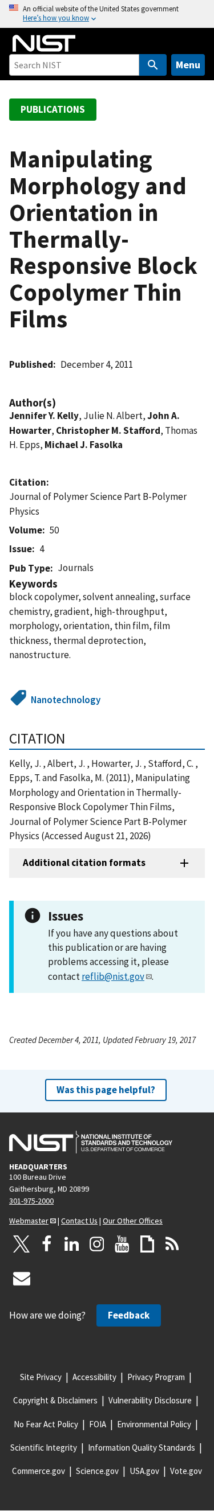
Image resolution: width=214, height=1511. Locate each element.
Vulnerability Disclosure (150, 1400)
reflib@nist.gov (113, 976)
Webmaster (29, 1221)
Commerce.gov (38, 1470)
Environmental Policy (154, 1424)
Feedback (129, 1315)
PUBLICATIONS (53, 109)
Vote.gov (186, 1470)
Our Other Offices (133, 1221)
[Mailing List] (21, 1278)
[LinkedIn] (71, 1244)
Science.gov (97, 1470)
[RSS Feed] (172, 1244)
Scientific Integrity (43, 1447)
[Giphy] (147, 1244)
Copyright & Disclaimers (55, 1400)
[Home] (44, 43)
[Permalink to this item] (61, 403)
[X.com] (21, 1244)
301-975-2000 (31, 1201)
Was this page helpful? (105, 1089)
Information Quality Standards (141, 1447)
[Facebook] (46, 1244)
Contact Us (79, 1221)
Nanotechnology (65, 699)
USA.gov (144, 1470)
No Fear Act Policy (46, 1424)
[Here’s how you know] (107, 14)
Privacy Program (156, 1377)
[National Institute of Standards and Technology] (90, 1142)
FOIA (97, 1424)
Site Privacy (41, 1377)
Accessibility (94, 1377)
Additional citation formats (84, 862)
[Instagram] (97, 1244)
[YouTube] (122, 1244)
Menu (188, 64)
